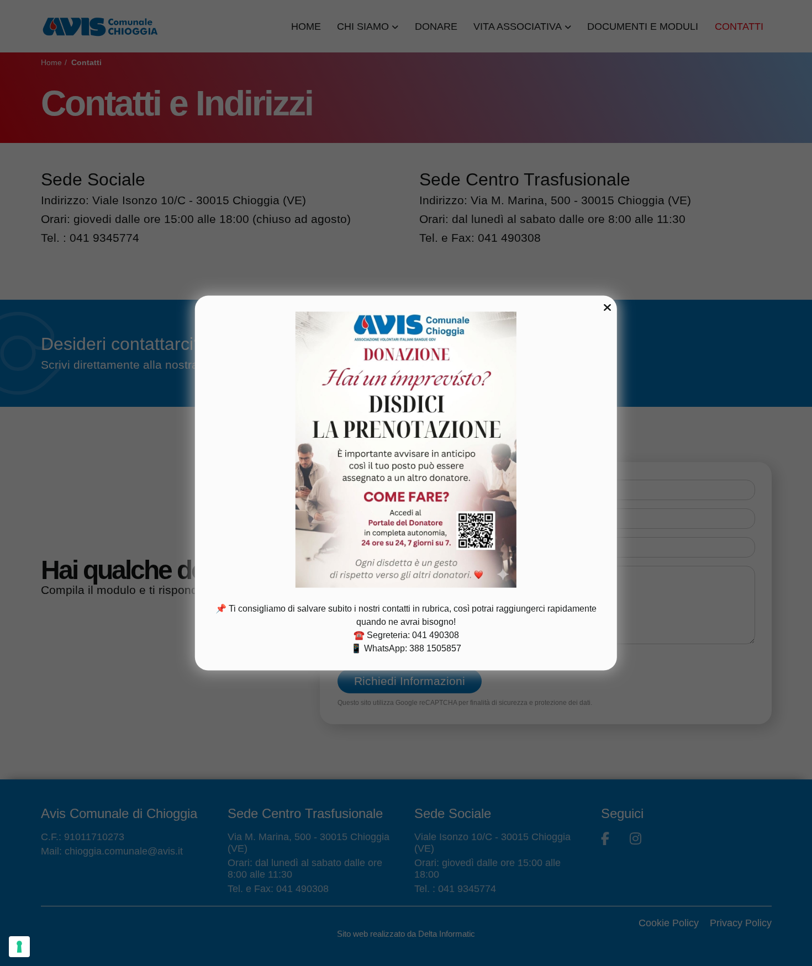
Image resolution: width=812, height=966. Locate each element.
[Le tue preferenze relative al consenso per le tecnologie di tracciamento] (19, 946)
